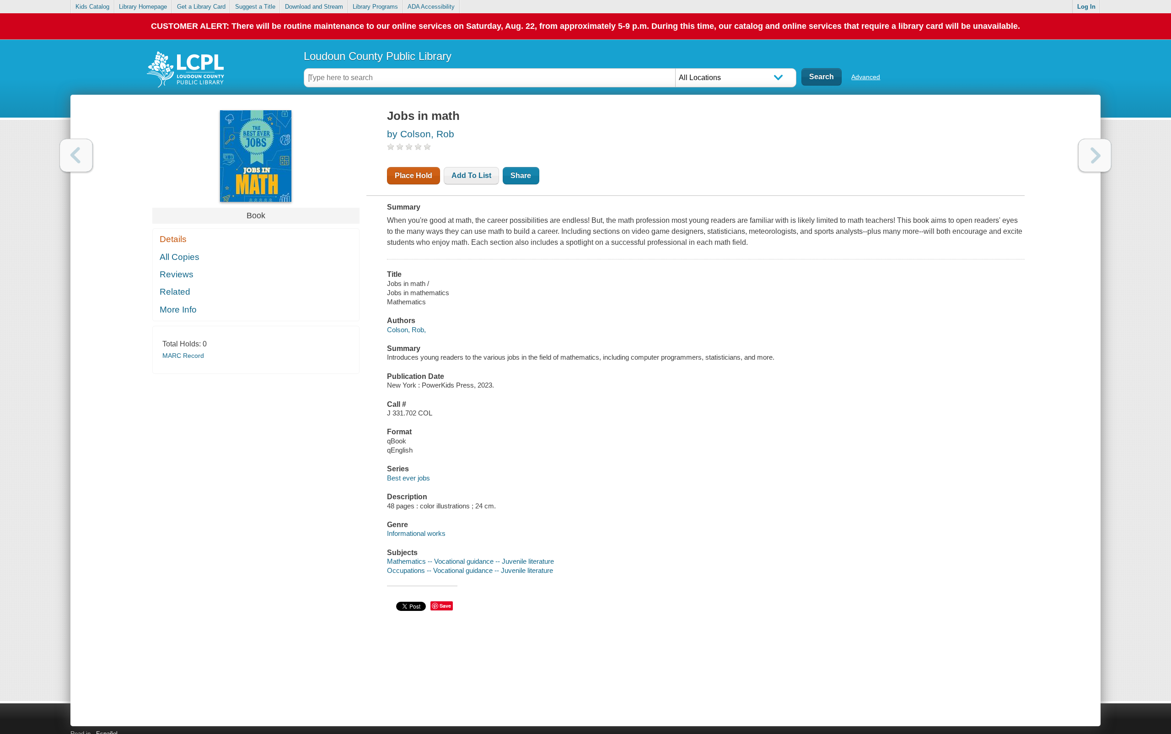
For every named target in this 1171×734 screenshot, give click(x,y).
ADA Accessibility (431, 6)
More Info (178, 309)
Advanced (865, 77)
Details (173, 239)
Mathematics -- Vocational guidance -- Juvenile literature (470, 561)
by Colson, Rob (420, 134)
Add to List (471, 175)
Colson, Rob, (406, 330)
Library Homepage (143, 6)
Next (1095, 155)
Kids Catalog (92, 6)
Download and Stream (314, 6)
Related (175, 292)
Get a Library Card (201, 6)
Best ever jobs (408, 478)
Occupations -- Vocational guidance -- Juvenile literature (470, 570)
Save (445, 605)
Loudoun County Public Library (377, 56)
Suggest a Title (255, 6)
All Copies (179, 257)
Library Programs (375, 6)
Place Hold (413, 175)
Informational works (416, 533)
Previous (76, 155)
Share (520, 175)
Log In (1086, 6)
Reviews (176, 274)
